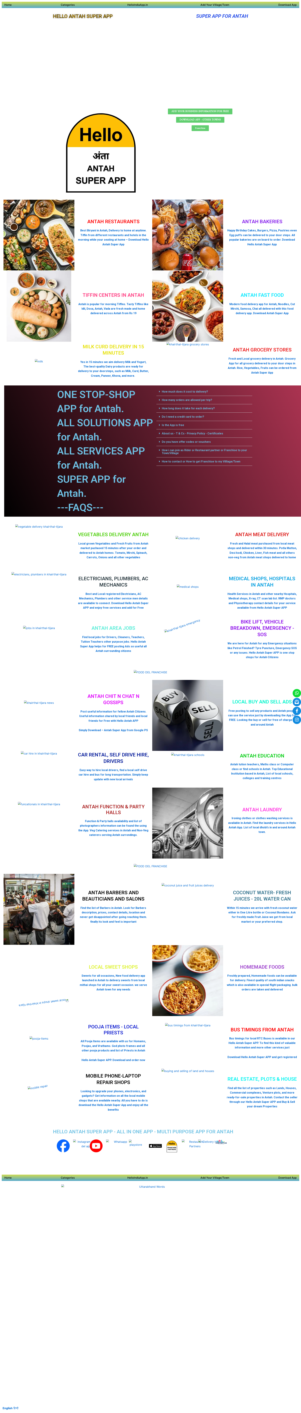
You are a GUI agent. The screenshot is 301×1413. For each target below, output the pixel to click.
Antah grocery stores (262, 350)
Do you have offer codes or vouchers (186, 441)
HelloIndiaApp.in (137, 4)
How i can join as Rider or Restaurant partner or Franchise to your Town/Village (204, 452)
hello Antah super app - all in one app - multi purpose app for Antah (143, 1132)
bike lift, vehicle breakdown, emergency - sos (262, 628)
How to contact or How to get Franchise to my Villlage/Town (201, 461)
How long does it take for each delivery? (188, 408)
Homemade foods (262, 967)
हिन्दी (15, 1408)
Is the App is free (173, 425)
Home (8, 4)
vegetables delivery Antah (113, 534)
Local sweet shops (113, 967)
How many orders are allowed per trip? (187, 400)
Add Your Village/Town (214, 4)
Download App (287, 4)
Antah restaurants (113, 221)
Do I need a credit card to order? (183, 416)
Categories (68, 4)
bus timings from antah (262, 1030)
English (8, 1408)
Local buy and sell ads (262, 702)
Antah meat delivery (262, 534)
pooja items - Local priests (113, 1030)
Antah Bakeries (262, 221)
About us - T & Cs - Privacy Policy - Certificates (192, 433)
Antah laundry (262, 810)
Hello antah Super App (83, 16)
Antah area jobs (113, 628)
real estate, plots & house (262, 1079)
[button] (204, 392)
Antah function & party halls (113, 809)
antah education (262, 756)
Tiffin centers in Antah (113, 295)
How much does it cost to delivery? (185, 391)
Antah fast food (262, 295)
